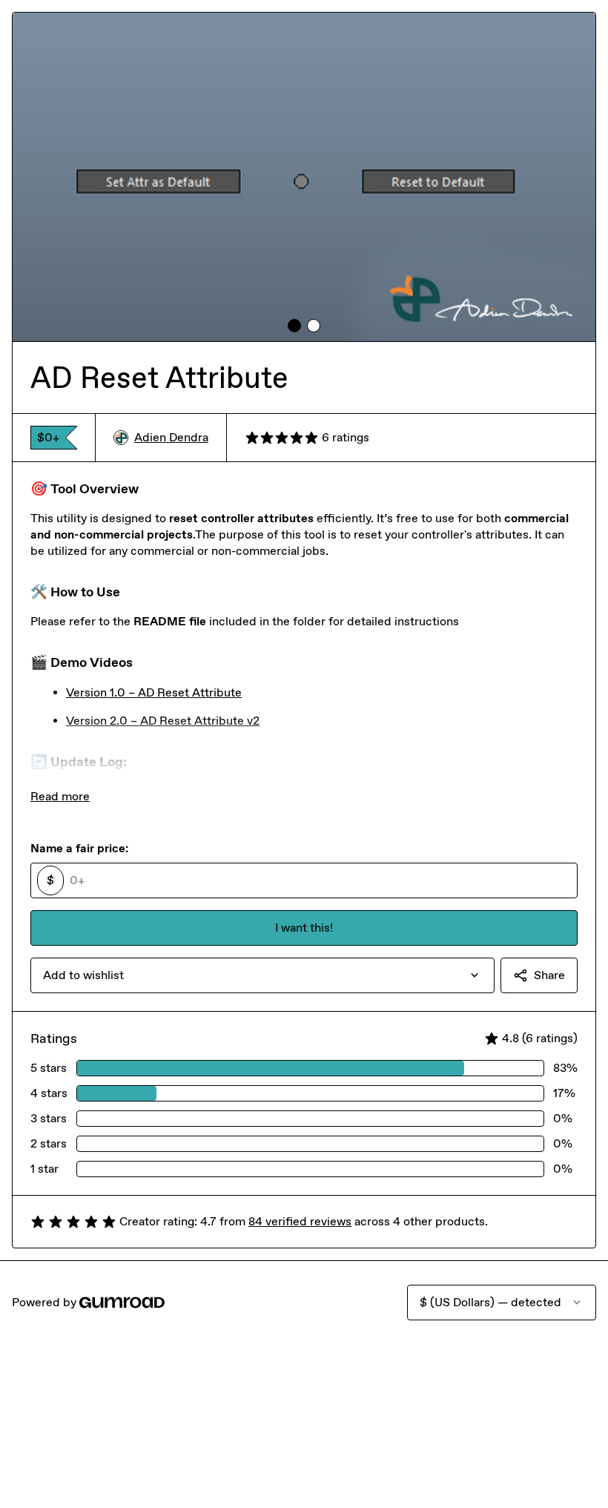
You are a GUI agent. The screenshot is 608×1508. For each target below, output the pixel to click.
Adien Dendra (171, 437)
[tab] (294, 325)
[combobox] (262, 975)
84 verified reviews (299, 1221)
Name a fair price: (79, 848)
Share (549, 975)
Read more (60, 796)
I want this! (304, 928)
